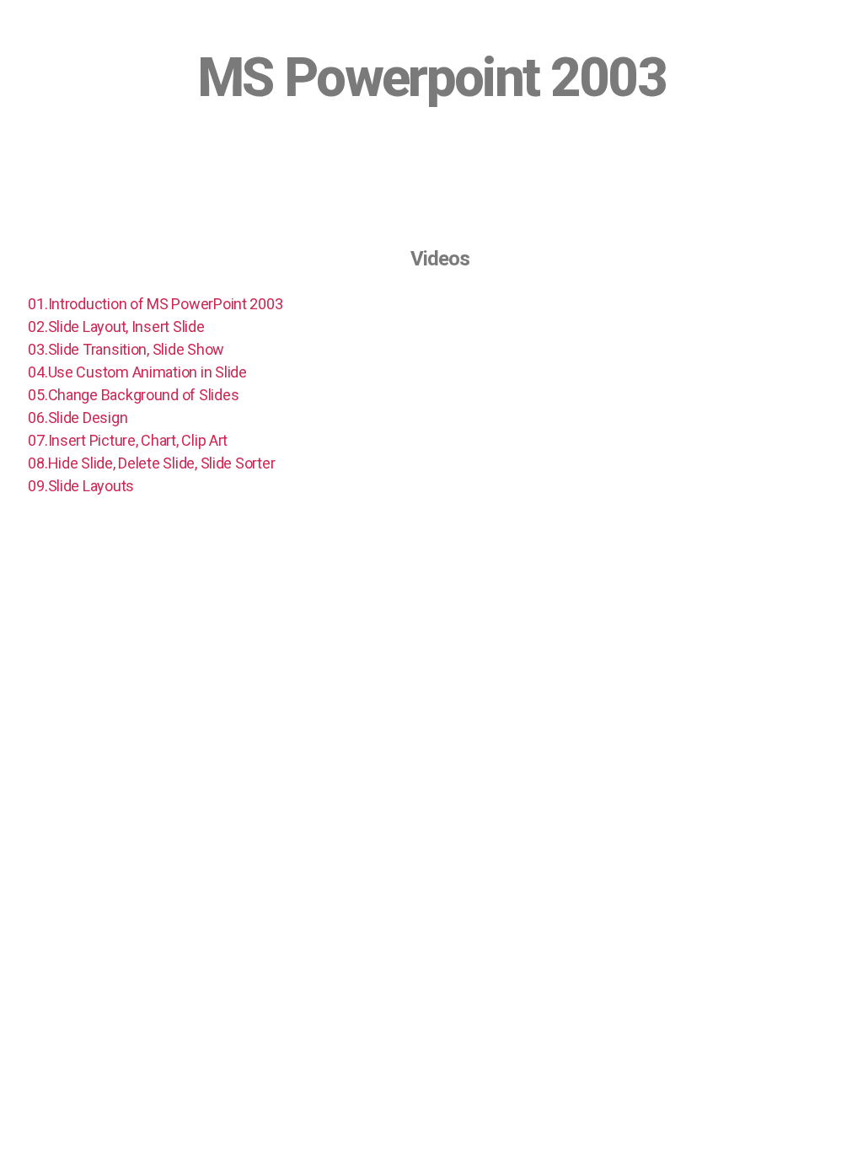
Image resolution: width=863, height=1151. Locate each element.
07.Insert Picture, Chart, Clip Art (128, 440)
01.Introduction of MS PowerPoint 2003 (155, 304)
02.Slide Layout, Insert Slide (116, 326)
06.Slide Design (77, 417)
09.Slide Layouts (81, 486)
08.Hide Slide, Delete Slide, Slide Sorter (151, 463)
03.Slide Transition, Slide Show (126, 349)
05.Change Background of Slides (133, 395)
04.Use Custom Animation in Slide (137, 372)
